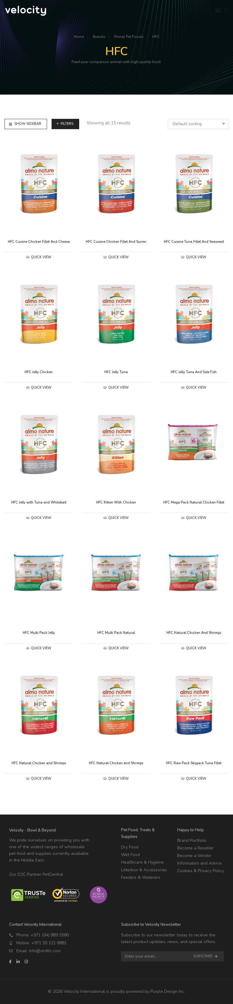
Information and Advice (199, 863)
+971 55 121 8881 (49, 943)
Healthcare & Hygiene (142, 862)
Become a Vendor (194, 855)
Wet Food (130, 855)
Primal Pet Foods (129, 36)
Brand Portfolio (191, 840)
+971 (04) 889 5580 (50, 935)
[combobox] (198, 124)
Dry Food (129, 847)
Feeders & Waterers (140, 877)
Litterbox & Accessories (144, 870)
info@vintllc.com (45, 951)
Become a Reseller (195, 848)
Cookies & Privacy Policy (200, 871)
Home (79, 36)
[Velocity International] (26, 13)
